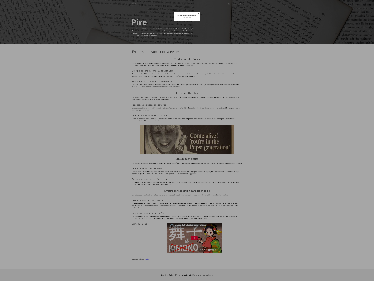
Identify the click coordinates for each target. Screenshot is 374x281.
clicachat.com (187, 17)
